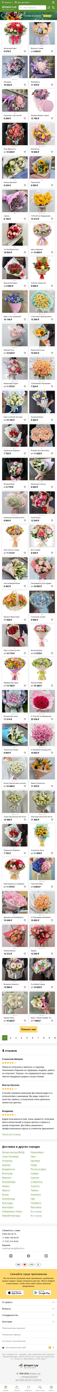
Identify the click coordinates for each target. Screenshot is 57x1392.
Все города (36, 1211)
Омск (33, 1156)
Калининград (8, 1198)
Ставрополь (37, 1181)
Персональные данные (13, 1328)
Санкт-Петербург (10, 1156)
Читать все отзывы (11, 1134)
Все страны (36, 1215)
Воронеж (6, 1177)
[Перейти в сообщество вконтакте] (11, 1256)
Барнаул (6, 1164)
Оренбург (35, 1160)
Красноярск (8, 1207)
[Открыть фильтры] (53, 7)
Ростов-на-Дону (38, 1169)
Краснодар (7, 1202)
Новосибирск (37, 1152)
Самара (34, 1173)
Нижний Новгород (11, 1215)
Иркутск (6, 1190)
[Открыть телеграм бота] (28, 1256)
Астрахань (7, 1160)
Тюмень (34, 1190)
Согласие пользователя (14, 1340)
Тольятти (35, 1186)
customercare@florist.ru (13, 1248)
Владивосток (8, 1169)
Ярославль (36, 1207)
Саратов (35, 1177)
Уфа (33, 1198)
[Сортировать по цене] (49, 7)
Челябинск (36, 1202)
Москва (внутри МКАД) (13, 1152)
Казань (5, 1194)
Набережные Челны (12, 1211)
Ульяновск (36, 1194)
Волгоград (7, 1173)
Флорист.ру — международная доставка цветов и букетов (28, 1376)
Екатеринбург (9, 1181)
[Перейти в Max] (46, 1256)
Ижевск (6, 1186)
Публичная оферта (11, 1334)
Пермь (34, 1164)
